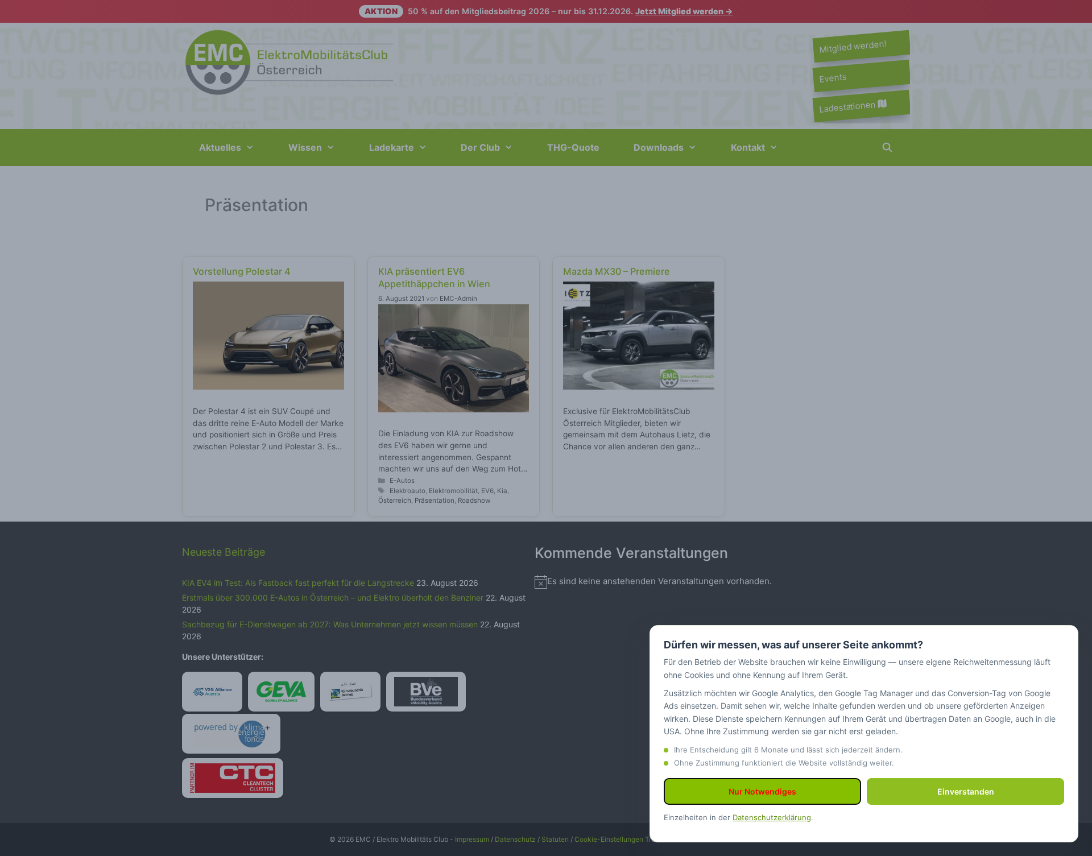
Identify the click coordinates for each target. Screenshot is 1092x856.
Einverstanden (965, 791)
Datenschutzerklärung (772, 817)
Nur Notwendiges (762, 791)
